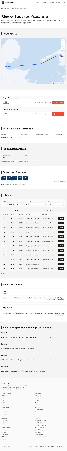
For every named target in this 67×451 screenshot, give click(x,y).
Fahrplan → (4, 273)
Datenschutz (43, 446)
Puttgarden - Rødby (40, 420)
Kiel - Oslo (37, 432)
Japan (12, 8)
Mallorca (4, 437)
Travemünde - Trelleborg (41, 427)
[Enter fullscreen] (63, 48)
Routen (44, 2)
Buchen (61, 218)
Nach (49, 201)
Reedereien (51, 2)
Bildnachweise (51, 446)
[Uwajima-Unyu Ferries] (6, 102)
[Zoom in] (63, 40)
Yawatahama (7, 307)
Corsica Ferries (39, 409)
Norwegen (4, 425)
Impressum (36, 446)
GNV (36, 412)
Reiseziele (37, 2)
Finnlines (37, 407)
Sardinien (4, 430)
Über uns (4, 414)
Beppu (5, 291)
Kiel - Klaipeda (39, 434)
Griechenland (5, 434)
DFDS (36, 402)
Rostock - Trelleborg (40, 425)
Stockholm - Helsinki (40, 437)
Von (31, 201)
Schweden (4, 423)
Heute (25, 204)
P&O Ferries (38, 405)
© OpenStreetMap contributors (58, 83)
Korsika (4, 432)
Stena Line (38, 398)
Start (2, 8)
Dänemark (4, 420)
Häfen (63, 2)
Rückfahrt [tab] (49, 210)
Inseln (3, 405)
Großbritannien (6, 427)
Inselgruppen (5, 407)
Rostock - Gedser (39, 423)
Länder (58, 2)
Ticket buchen (59, 102)
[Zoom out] (63, 44)
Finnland (4, 439)
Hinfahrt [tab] (17, 210)
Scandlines (38, 395)
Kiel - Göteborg (39, 430)
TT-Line (37, 400)
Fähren (3, 400)
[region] (33, 61)
